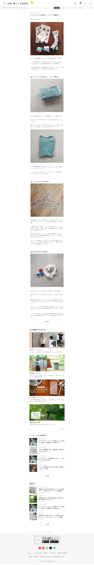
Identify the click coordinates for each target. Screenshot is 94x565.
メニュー (90, 4)
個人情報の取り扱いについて (59, 556)
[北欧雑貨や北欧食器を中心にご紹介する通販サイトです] (18, 3)
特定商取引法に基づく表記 (45, 556)
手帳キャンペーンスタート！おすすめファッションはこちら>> (15, 7)
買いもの (75, 4)
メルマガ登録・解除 (37, 553)
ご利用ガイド (46, 553)
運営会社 (31, 556)
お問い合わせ (53, 553)
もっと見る (47, 476)
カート (85, 4)
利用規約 (65, 553)
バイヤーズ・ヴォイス (35, 12)
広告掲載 (59, 553)
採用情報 (36, 556)
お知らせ (29, 553)
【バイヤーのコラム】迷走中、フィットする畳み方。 (45, 15)
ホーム (24, 531)
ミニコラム (29, 531)
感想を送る (47, 321)
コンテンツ (80, 4)
